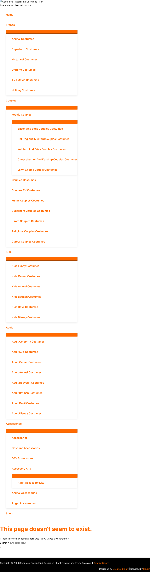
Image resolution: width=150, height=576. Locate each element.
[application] (16, 25)
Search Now (6, 542)
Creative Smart (120, 568)
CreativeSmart (101, 563)
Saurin (146, 568)
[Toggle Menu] (41, 32)
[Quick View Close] (1, 574)
